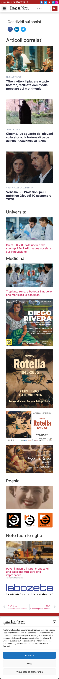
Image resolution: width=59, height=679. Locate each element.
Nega (29, 663)
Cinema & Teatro (13, 77)
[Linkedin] (53, 2)
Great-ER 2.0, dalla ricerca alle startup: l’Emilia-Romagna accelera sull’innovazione (28, 248)
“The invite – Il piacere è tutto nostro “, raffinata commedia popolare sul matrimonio (27, 85)
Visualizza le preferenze (29, 671)
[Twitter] (45, 2)
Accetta (29, 655)
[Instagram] (56, 2)
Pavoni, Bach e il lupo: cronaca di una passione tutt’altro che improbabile (27, 572)
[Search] (54, 8)
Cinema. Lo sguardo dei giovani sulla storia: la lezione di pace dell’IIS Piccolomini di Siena (29, 137)
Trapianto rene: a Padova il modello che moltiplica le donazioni (29, 293)
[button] (54, 622)
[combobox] (43, 8)
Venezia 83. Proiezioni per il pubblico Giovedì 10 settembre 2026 (28, 195)
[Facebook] (41, 2)
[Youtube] (49, 2)
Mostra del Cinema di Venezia (19, 188)
